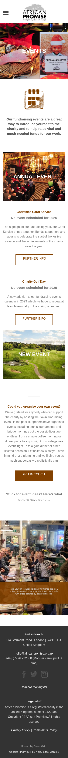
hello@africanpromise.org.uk (34, 653)
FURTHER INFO (34, 258)
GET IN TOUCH (34, 474)
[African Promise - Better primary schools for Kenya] (34, 11)
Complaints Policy (44, 730)
